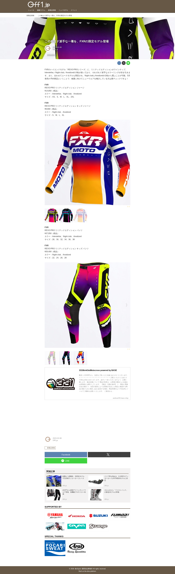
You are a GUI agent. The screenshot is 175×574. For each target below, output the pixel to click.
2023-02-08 (57, 47)
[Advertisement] (62, 417)
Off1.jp (55, 49)
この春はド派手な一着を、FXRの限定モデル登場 (77, 41)
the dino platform (90, 571)
